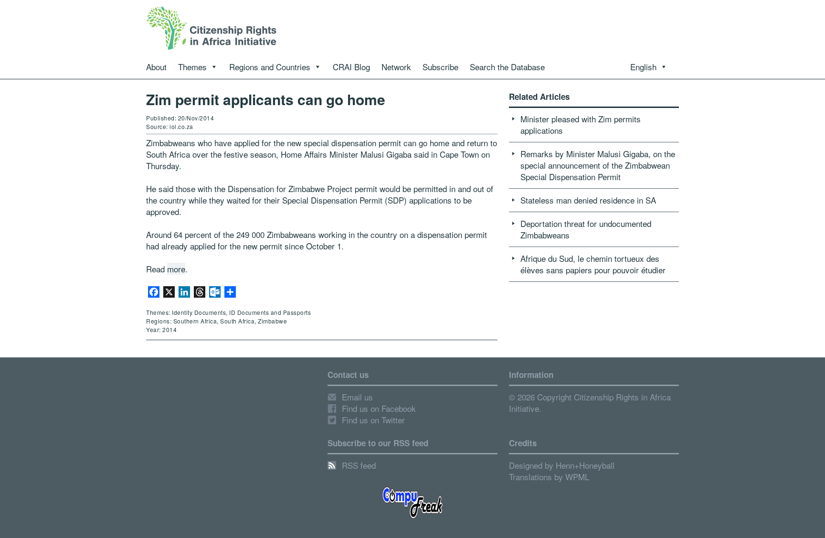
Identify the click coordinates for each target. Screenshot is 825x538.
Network (396, 67)
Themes (192, 67)
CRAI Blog (351, 67)
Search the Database (507, 67)
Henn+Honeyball (585, 465)
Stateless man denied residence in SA (588, 200)
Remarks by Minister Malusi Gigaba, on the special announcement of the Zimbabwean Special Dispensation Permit (597, 165)
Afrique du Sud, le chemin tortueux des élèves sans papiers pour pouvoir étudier (593, 264)
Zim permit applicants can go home (265, 99)
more (176, 269)
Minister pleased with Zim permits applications (580, 124)
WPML (577, 477)
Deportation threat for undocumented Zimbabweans (585, 229)
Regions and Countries (269, 67)
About (156, 67)
